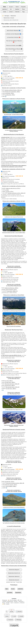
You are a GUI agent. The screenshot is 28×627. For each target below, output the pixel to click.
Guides (4, 11)
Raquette (23, 6)
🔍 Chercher (19, 611)
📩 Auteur (7, 615)
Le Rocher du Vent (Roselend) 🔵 (13, 33)
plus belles (9, 592)
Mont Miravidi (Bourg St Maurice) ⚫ (14, 48)
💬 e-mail (14, 616)
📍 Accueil (11, 611)
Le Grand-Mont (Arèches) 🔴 (13, 37)
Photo (23, 9)
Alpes (6, 588)
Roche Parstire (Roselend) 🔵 (13, 30)
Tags (23, 11)
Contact (11, 11)
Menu (4, 6)
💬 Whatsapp (18, 619)
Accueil (11, 6)
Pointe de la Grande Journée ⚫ (13, 45)
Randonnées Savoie (13, 579)
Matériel (17, 9)
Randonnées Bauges (13, 569)
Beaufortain (18, 592)
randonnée (20, 588)
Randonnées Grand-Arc (13, 573)
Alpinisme (4, 9)
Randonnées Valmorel (13, 576)
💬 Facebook (10, 619)
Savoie (13, 588)
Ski (11, 9)
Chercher (17, 11)
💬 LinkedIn (20, 616)
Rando (17, 6)
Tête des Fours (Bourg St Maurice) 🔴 (14, 41)
